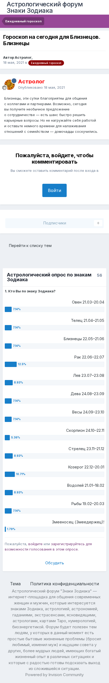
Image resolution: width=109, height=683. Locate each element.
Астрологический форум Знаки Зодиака (45, 7)
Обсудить (54, 562)
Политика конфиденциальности (64, 583)
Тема (16, 583)
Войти (54, 190)
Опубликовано (41, 87)
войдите (35, 544)
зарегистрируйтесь (68, 544)
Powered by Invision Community (54, 674)
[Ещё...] (99, 84)
